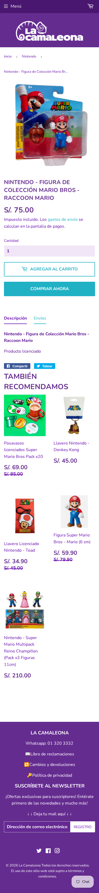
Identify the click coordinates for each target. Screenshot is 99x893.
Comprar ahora (49, 289)
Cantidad (11, 240)
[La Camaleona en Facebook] (48, 851)
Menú (16, 6)
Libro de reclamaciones (52, 754)
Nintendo (29, 56)
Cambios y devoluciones (52, 764)
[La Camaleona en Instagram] (57, 851)
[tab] (15, 319)
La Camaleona (30, 865)
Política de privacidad (52, 775)
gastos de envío (63, 219)
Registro (83, 826)
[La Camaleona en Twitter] (39, 851)
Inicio (8, 56)
